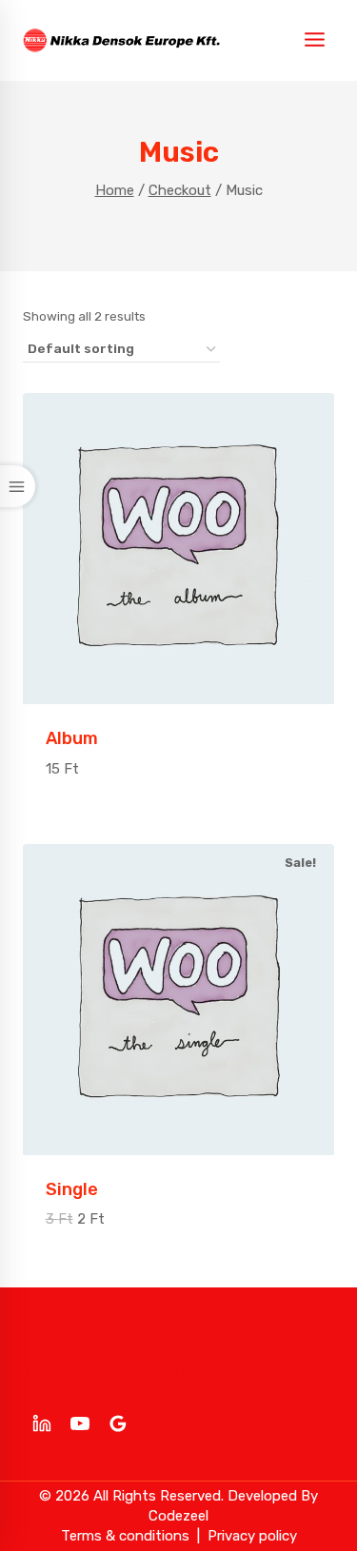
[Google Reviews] (118, 1423)
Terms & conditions (125, 1535)
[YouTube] (80, 1423)
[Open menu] (314, 40)
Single (72, 1189)
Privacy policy (252, 1535)
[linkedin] (42, 1423)
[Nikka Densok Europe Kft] (121, 40)
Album (72, 738)
